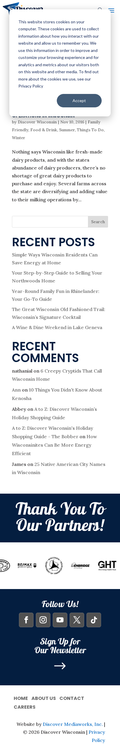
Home (21, 697)
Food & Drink (43, 129)
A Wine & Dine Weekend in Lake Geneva (57, 327)
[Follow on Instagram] (43, 620)
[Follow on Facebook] (26, 620)
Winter (18, 137)
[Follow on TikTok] (94, 620)
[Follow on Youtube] (60, 620)
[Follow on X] (77, 620)
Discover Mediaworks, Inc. (73, 724)
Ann (16, 390)
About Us (43, 697)
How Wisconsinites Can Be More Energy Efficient (54, 445)
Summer (67, 129)
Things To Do (90, 129)
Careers (25, 706)
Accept (79, 100)
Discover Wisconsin (37, 122)
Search (98, 221)
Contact (71, 697)
